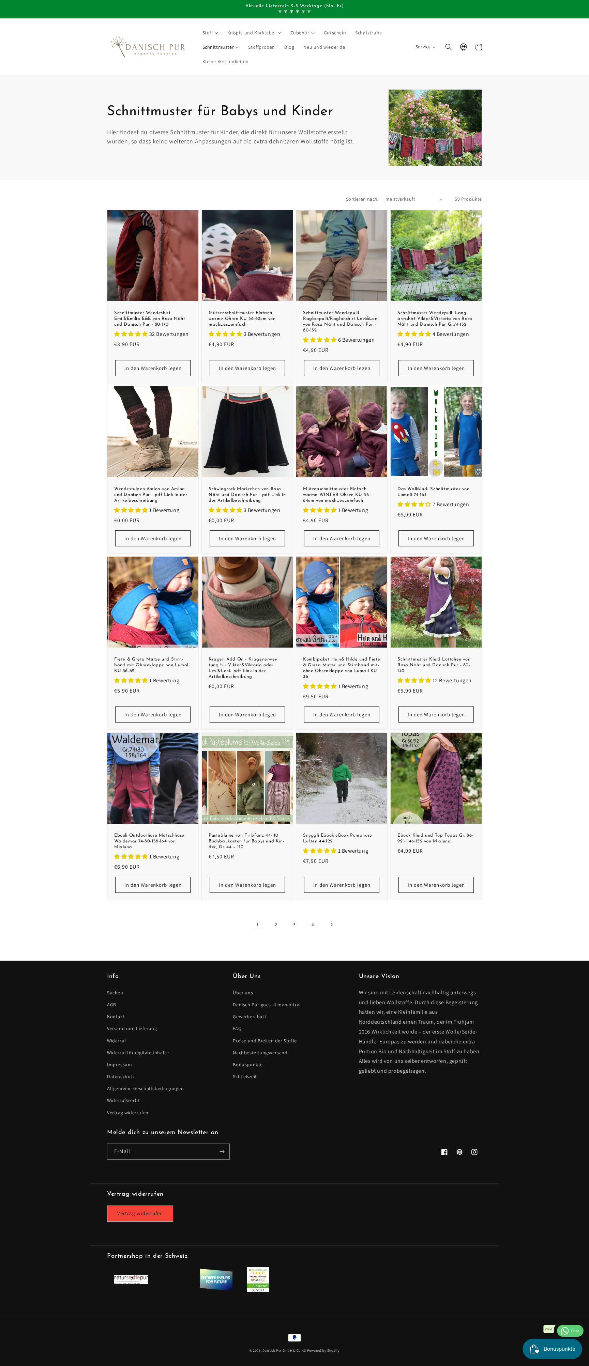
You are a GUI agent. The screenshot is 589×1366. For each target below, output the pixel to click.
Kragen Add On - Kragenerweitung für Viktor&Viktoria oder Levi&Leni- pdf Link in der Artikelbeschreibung (243, 668)
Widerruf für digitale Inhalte (138, 1053)
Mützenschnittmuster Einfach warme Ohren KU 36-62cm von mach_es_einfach (242, 319)
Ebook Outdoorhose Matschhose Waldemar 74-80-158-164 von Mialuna (149, 841)
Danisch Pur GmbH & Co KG (284, 1350)
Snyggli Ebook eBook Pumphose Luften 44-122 (337, 838)
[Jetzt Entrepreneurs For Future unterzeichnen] (216, 1289)
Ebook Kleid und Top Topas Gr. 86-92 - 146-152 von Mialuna (435, 838)
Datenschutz (121, 1076)
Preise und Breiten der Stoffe (265, 1041)
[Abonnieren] (221, 1152)
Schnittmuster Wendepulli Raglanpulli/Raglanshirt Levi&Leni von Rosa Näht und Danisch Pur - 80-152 (341, 321)
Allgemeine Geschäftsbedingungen (145, 1088)
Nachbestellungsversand (260, 1053)
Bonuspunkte (248, 1064)
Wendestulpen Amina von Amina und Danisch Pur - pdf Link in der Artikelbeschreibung (150, 495)
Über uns (243, 993)
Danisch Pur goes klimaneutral (267, 1005)
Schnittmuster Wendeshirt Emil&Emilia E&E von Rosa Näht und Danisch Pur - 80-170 (149, 319)
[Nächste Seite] (331, 924)
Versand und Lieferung (132, 1028)
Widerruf (116, 1041)
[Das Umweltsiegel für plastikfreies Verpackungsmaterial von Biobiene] (258, 1290)
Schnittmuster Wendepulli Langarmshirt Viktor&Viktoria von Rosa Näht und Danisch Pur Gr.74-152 (434, 319)
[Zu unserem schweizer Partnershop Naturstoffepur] (131, 1282)
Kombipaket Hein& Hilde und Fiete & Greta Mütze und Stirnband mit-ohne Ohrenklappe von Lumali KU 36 (341, 668)
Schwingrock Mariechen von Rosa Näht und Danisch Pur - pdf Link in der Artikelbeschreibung (247, 495)
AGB (111, 1005)
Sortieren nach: (362, 199)
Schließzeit (245, 1076)
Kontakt (116, 1016)
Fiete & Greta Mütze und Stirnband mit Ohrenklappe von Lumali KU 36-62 (152, 665)
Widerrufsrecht (123, 1100)
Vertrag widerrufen (128, 1112)
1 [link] (257, 924)
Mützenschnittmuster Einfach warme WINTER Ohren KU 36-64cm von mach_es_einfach (337, 495)
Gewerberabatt (249, 1016)
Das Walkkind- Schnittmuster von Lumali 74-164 (433, 492)
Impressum (119, 1064)
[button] (210, 33)
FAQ (237, 1028)
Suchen (115, 993)
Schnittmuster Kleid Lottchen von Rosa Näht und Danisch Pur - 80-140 (433, 665)
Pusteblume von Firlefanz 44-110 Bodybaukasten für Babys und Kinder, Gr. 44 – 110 (246, 841)
